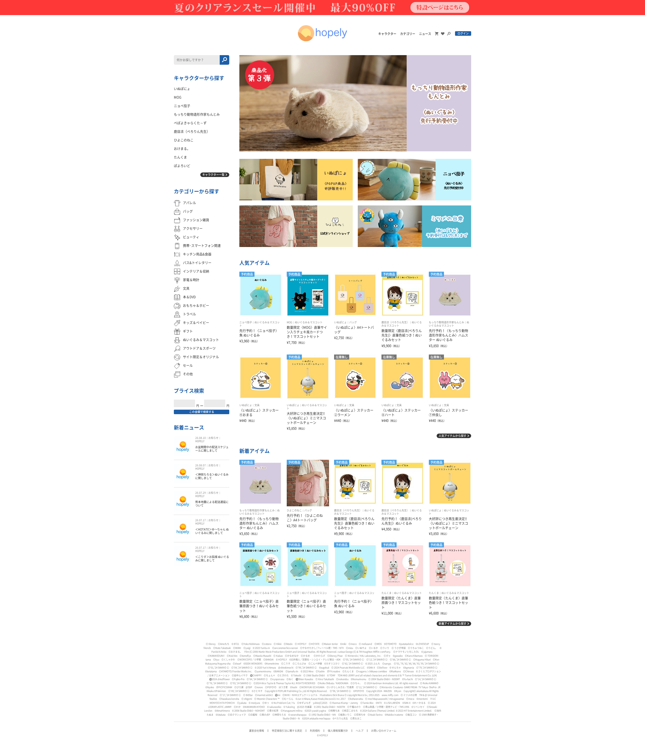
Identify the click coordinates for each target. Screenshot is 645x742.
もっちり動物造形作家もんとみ (446, 322)
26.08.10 (200, 438)
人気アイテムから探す (452, 435)
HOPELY (199, 441)
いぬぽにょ (340, 322)
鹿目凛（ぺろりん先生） (395, 322)
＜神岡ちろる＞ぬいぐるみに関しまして (212, 476)
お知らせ (213, 438)
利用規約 (315, 730)
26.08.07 (200, 465)
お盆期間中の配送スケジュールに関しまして (212, 449)
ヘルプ (359, 730)
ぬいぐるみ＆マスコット (308, 322)
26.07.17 (200, 520)
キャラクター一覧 (213, 174)
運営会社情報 (256, 730)
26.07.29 (200, 492)
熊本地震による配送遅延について (212, 504)
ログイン (463, 33)
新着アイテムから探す (452, 623)
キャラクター (387, 33)
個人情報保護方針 (338, 730)
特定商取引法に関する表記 (287, 730)
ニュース (425, 33)
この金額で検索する (201, 411)
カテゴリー (407, 33)
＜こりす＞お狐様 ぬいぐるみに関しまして (212, 558)
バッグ (353, 322)
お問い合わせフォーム (383, 730)
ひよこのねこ (294, 510)
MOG (289, 322)
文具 (257, 405)
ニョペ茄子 (245, 322)
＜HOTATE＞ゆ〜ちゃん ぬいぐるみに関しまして (212, 531)
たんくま (386, 593)
